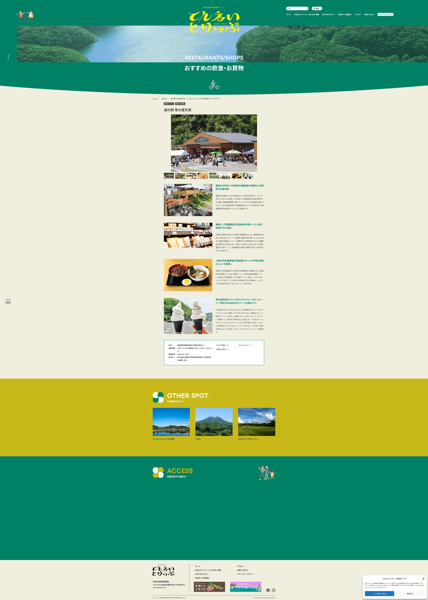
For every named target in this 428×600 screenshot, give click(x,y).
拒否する (410, 593)
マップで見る (221, 345)
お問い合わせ (221, 349)
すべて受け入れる (379, 593)
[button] (423, 579)
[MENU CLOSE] (8, 300)
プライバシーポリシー (371, 587)
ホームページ (244, 345)
